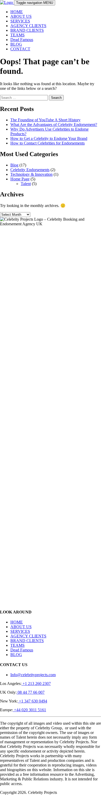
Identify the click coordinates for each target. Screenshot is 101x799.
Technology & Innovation (31, 174)
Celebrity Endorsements (29, 169)
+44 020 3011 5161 (29, 710)
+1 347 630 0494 (32, 701)
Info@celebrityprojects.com (33, 675)
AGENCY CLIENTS (28, 25)
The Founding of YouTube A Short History (45, 120)
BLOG (16, 44)
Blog (14, 165)
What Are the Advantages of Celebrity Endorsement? (53, 124)
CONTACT (20, 49)
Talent (26, 183)
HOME (16, 12)
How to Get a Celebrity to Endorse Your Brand (48, 138)
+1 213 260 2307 (36, 683)
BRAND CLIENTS (27, 30)
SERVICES (20, 21)
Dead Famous (21, 39)
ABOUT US (21, 16)
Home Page (20, 179)
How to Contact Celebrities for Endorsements (47, 143)
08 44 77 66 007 (31, 692)
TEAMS (17, 35)
